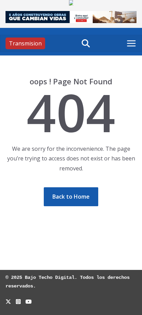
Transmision (25, 43)
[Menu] (131, 43)
